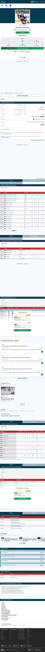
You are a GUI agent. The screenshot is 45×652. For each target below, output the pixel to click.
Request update (40, 140)
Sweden (2, 631)
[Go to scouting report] (42, 352)
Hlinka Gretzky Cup (22, 258)
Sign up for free (4, 415)
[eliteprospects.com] (3, 2)
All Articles (22, 543)
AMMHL (25, 198)
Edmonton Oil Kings (9, 202)
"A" (13, 210)
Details (41, 552)
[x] (20, 58)
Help (28, 634)
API (27, 638)
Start (2, 93)
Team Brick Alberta (9, 250)
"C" (12, 252)
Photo (28, 637)
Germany (2, 637)
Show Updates (22, 35)
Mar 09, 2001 (19, 104)
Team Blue (7, 256)
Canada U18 (8, 208)
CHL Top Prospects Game (15, 525)
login (10, 415)
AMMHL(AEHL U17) (5, 439)
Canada (20, 111)
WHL (25, 202)
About (28, 632)
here (24, 625)
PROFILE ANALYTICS (26, 51)
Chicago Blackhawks (21, 631)
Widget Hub (29, 631)
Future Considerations (6, 133)
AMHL (25, 200)
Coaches (11, 183)
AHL (25, 216)
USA (1, 634)
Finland (2, 635)
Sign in (37, 1)
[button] (22, 32)
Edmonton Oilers (21, 634)
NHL (27, 30)
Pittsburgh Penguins (21, 637)
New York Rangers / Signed (39, 119)
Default (11, 180)
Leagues (11, 421)
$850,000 (33, 116)
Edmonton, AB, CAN (18, 109)
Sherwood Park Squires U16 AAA (11, 198)
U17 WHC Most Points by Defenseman (17, 523)
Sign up (32, 1)
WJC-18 (25, 208)
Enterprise (29, 641)
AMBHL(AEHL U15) (5, 435)
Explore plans (22, 330)
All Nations (2, 638)
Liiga (10, 637)
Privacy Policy (29, 635)
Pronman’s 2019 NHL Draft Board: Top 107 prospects (18, 575)
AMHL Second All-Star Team (15, 519)
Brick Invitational (21, 250)
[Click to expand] (44, 467)
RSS (27, 640)
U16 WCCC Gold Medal (14, 520)
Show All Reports (22, 378)
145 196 (17, 51)
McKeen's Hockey (5, 137)
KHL (10, 632)
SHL (10, 634)
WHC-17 (25, 206)
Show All (22, 404)
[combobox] (5, 99)
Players (11, 464)
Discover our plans (22, 48)
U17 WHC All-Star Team (15, 522)
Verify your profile (4, 625)
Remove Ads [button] (25, 61)
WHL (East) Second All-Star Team (16, 528)
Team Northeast (8, 252)
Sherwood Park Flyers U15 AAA (11, 194)
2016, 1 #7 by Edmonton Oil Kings (11, 586)
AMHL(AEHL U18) (5, 437)
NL (10, 638)
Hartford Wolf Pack (9, 216)
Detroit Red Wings (21, 632)
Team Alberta (8, 254)
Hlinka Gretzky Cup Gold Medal (16, 526)
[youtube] (22, 58)
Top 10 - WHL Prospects (13, 577)
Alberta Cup (21, 252)
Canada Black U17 (9, 206)
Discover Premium (22, 498)
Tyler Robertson (7, 129)
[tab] (11, 180)
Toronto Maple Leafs (21, 638)
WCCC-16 (20, 254)
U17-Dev (20, 256)
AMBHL (25, 194)
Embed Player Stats (40, 178)
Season (11, 513)
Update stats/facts (23, 95)
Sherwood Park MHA (18, 114)
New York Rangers (20, 30)
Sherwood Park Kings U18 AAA (11, 200)
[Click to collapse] (44, 185)
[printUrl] (25, 58)
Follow (22, 32)
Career (28, 643)
